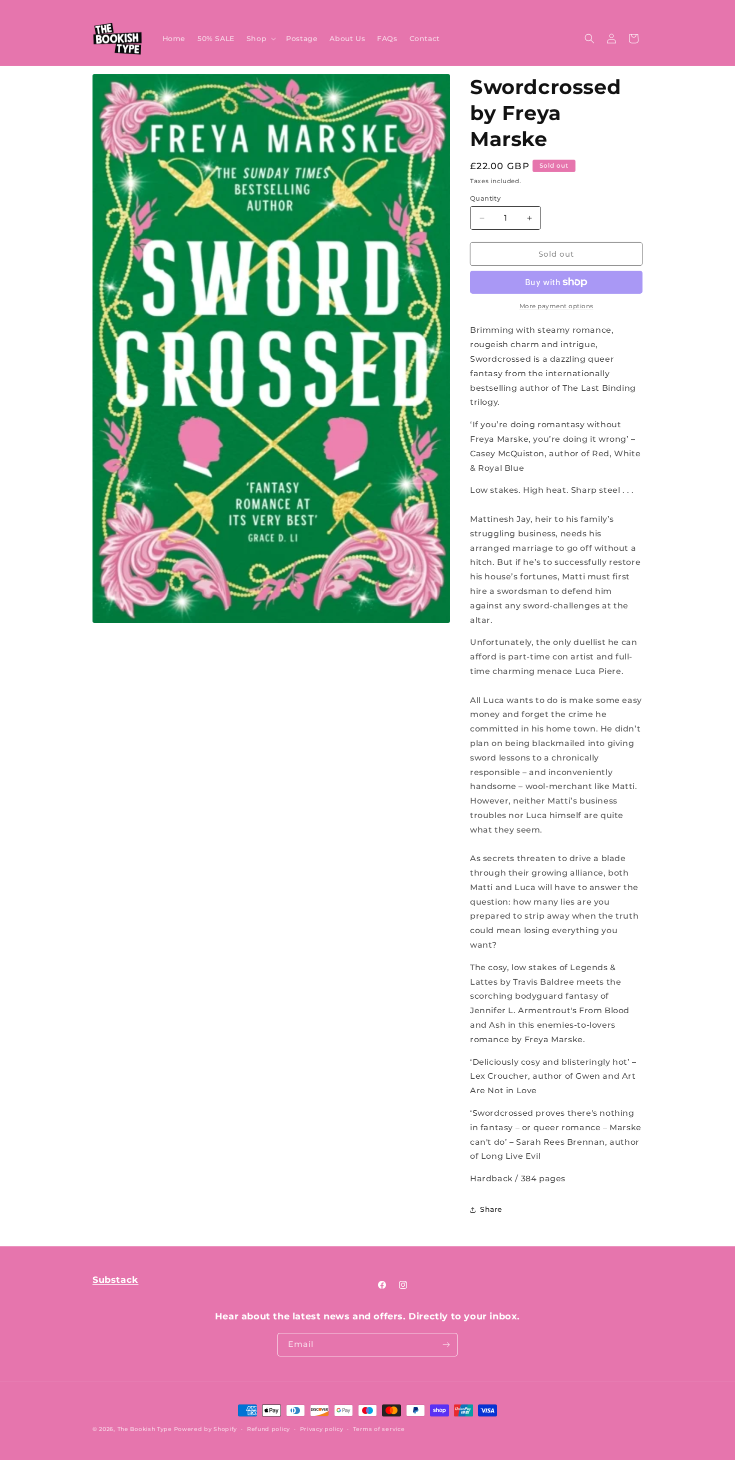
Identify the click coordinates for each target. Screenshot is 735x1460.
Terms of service (378, 1428)
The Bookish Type (145, 1428)
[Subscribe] (446, 1344)
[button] (260, 38)
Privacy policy (322, 1428)
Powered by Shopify (206, 1428)
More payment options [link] (557, 306)
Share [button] (491, 1209)
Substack (115, 1279)
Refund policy (268, 1428)
